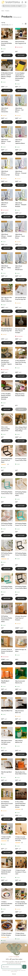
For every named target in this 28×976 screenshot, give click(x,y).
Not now (14, 974)
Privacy (15, 971)
